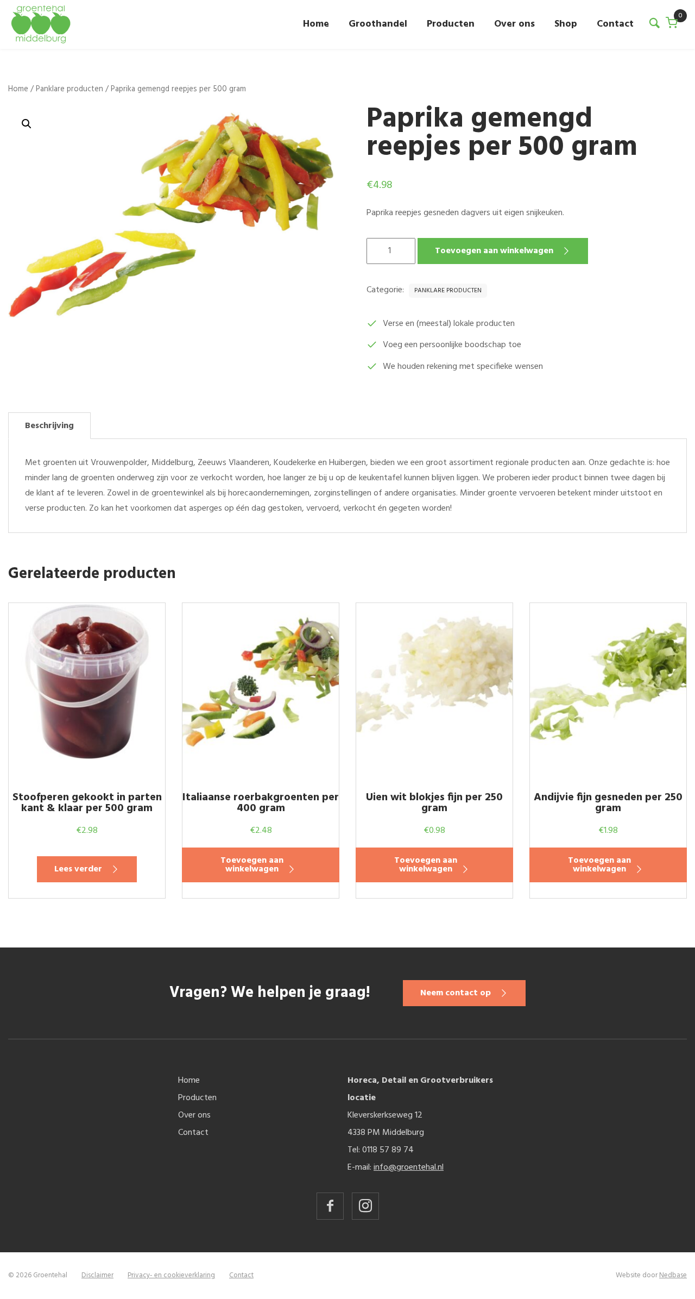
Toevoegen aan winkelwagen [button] (251, 865)
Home (316, 24)
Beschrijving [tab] (49, 426)
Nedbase (673, 1275)
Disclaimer (97, 1275)
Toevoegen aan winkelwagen (494, 251)
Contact (615, 24)
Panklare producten (69, 89)
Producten (451, 24)
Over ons (514, 24)
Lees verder (78, 869)
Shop (565, 24)
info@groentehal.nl (409, 1167)
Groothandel (378, 24)
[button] (26, 124)
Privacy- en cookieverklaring (171, 1275)
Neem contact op (455, 993)
